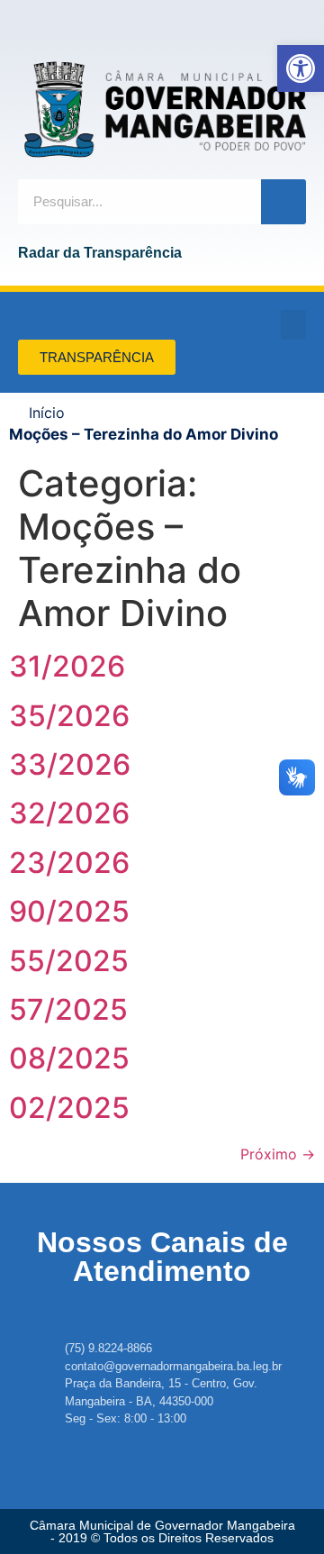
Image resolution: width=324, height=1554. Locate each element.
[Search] (283, 201)
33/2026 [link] (69, 764)
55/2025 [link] (69, 960)
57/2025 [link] (68, 1009)
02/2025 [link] (69, 1107)
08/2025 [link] (69, 1058)
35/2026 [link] (69, 715)
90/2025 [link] (69, 911)
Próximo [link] (277, 1154)
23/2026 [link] (69, 862)
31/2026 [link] (67, 666)
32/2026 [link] (69, 813)
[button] (293, 325)
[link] (300, 68)
